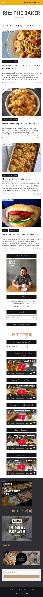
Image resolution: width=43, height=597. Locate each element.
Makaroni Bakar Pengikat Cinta (16, 179)
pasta (15, 61)
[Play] (9, 373)
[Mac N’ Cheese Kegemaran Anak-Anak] (21, 102)
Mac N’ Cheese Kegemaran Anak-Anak (20, 123)
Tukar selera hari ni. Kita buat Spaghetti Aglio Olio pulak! (21, 67)
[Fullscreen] (34, 373)
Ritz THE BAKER (21, 13)
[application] (21, 367)
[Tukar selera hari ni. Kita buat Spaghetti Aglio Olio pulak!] (21, 44)
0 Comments (12, 82)
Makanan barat (7, 61)
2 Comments (12, 193)
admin (5, 82)
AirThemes (34, 590)
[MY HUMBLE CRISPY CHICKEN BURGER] (21, 213)
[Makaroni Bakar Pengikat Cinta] (21, 157)
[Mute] (31, 373)
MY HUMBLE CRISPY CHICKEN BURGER (20, 234)
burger (5, 230)
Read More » (37, 82)
